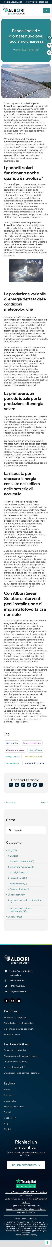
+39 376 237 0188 (17, 980)
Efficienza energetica (15, 750)
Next (43, 802)
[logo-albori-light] (16, 955)
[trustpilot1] (26, 1179)
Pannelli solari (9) (18, 883)
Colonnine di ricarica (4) (22, 867)
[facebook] (6, 1000)
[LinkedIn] (23, 785)
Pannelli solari (33, 50)
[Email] (41, 785)
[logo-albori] (13, 6)
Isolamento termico (33, 756)
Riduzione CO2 (12, 763)
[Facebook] (11, 785)
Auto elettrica (12, 743)
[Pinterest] (35, 785)
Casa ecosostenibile (32, 743)
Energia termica (13, 756)
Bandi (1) (14, 855)
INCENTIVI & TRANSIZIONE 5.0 (36, 2)
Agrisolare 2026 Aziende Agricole (26, 1205)
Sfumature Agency (29, 1235)
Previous (10, 802)
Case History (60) (16, 894)
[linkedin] (18, 1000)
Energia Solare (35, 750)
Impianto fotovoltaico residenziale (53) (21, 909)
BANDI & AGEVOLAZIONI (13, 2)
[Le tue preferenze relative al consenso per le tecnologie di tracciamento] (47, 1242)
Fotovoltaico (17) (18, 878)
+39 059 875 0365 (17, 986)
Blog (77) (12, 850)
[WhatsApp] (29, 785)
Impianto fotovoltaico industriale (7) (26, 901)
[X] (17, 785)
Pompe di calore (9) (19, 889)
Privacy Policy (20, 1218)
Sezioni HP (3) (15, 916)
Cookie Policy (32, 1218)
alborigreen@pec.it (30, 1230)
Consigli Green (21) (19, 872)
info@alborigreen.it (17, 991)
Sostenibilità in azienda (34, 763)
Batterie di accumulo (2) (22, 861)
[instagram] (12, 1000)
